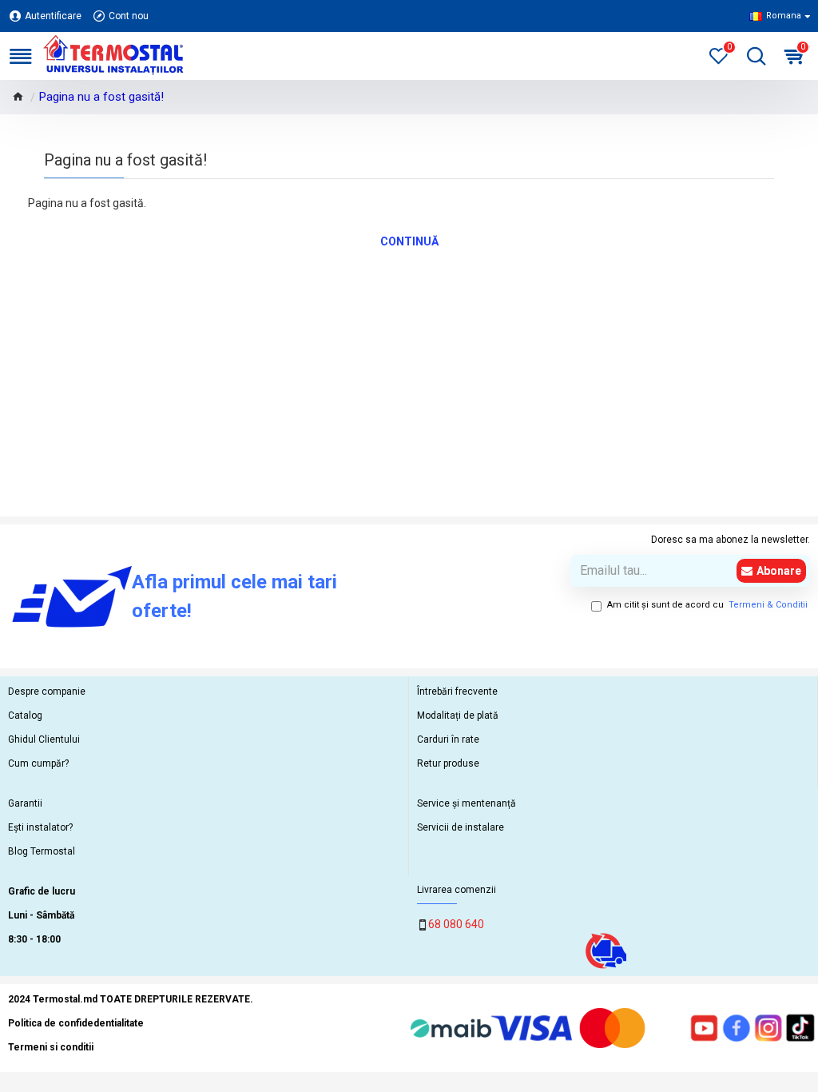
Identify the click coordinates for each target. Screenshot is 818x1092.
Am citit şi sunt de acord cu (707, 605)
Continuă (409, 241)
